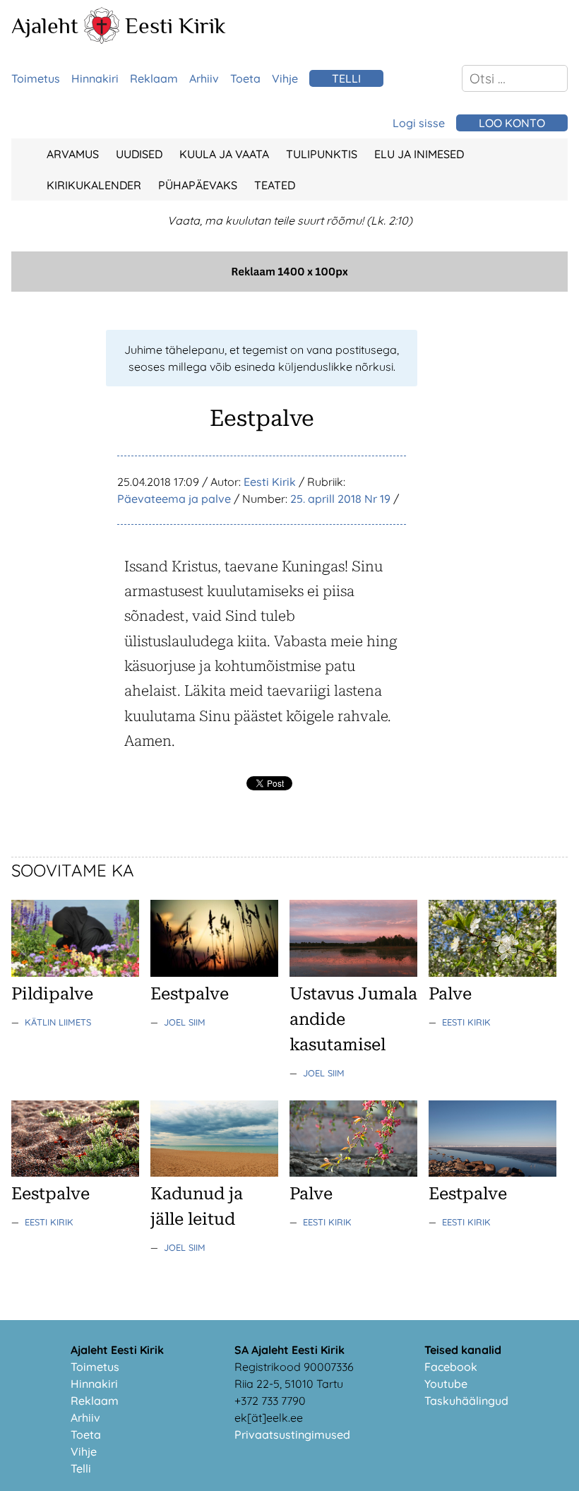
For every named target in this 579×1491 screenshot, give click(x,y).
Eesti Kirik (175, 25)
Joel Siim (184, 1022)
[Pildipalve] (75, 973)
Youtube (445, 1384)
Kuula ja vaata (224, 154)
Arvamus (73, 154)
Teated (274, 185)
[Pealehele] (101, 39)
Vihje (285, 78)
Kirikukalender (94, 185)
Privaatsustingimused (292, 1434)
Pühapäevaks (197, 185)
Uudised (139, 154)
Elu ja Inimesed (419, 154)
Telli (346, 78)
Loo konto (512, 123)
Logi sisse (419, 123)
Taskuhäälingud (466, 1401)
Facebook (450, 1367)
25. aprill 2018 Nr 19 (340, 499)
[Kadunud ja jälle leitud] (214, 1172)
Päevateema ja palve (174, 499)
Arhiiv (204, 78)
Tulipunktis (321, 154)
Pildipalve (52, 994)
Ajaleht (44, 25)
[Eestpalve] (214, 973)
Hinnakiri (95, 78)
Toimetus (35, 78)
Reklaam (154, 78)
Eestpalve (189, 994)
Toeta (245, 78)
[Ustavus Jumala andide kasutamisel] (353, 973)
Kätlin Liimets (58, 1022)
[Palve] (492, 973)
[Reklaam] (289, 287)
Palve (450, 994)
